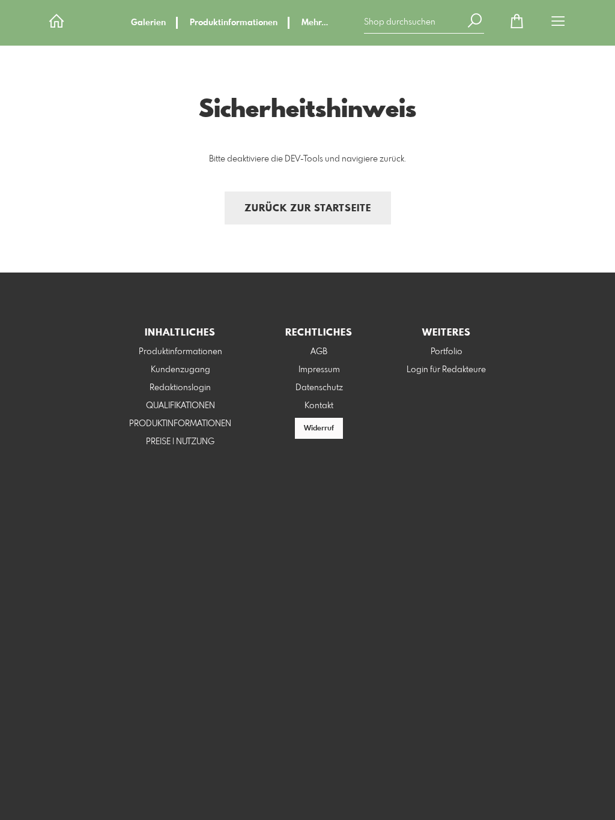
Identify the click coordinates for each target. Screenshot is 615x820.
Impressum (319, 370)
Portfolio (446, 352)
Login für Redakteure (446, 370)
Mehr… (314, 23)
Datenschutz (319, 388)
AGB (319, 352)
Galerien (148, 23)
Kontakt (318, 406)
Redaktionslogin (180, 388)
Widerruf (319, 428)
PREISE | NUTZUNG (180, 442)
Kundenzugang (180, 370)
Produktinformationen (233, 23)
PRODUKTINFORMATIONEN (180, 424)
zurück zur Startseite (307, 208)
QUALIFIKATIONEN (180, 406)
